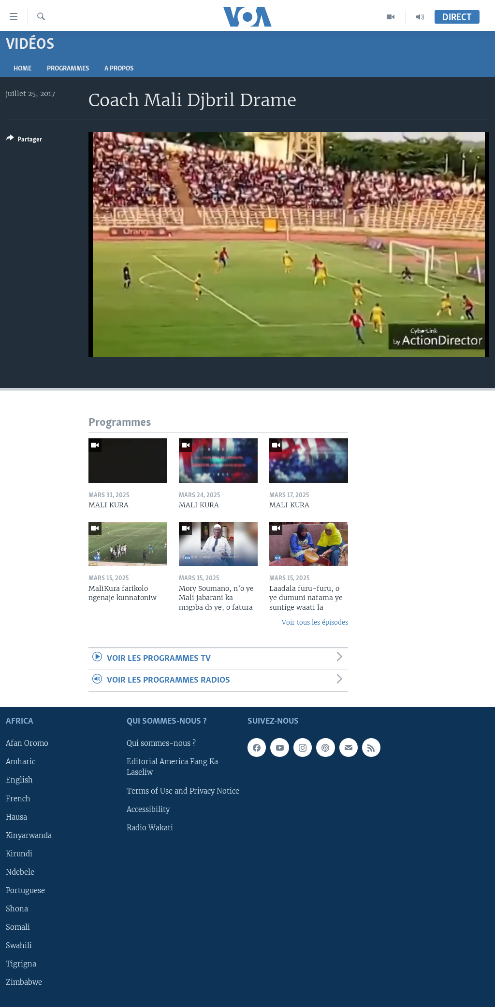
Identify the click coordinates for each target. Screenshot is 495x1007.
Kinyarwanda (29, 835)
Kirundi (19, 854)
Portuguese (25, 890)
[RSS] (371, 748)
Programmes (68, 68)
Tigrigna (21, 964)
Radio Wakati (150, 828)
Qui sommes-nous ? (161, 744)
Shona (17, 909)
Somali (18, 927)
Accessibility (148, 809)
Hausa (16, 817)
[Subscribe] (348, 748)
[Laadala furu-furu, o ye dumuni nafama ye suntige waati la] (308, 544)
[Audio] (420, 17)
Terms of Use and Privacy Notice (183, 791)
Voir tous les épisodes (315, 622)
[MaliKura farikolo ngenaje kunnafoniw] (127, 544)
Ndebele (20, 872)
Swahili (19, 945)
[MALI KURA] (127, 460)
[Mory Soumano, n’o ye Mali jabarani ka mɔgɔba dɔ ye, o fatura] (218, 544)
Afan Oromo (27, 744)
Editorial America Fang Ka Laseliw (172, 767)
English (19, 780)
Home (22, 68)
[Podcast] (325, 748)
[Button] (24, 141)
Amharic (20, 762)
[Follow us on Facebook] (257, 748)
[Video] (391, 17)
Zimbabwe (24, 982)
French (18, 799)
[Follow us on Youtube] (279, 748)
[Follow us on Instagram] (302, 748)
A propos (118, 68)
